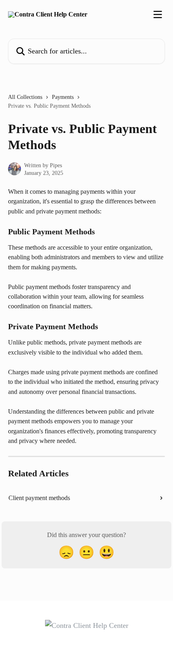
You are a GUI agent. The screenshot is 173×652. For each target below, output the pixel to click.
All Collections (25, 97)
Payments (63, 97)
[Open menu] (157, 14)
